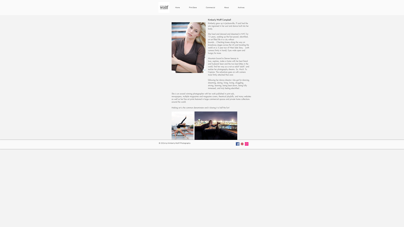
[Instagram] (246, 144)
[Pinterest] (242, 144)
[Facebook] (237, 144)
